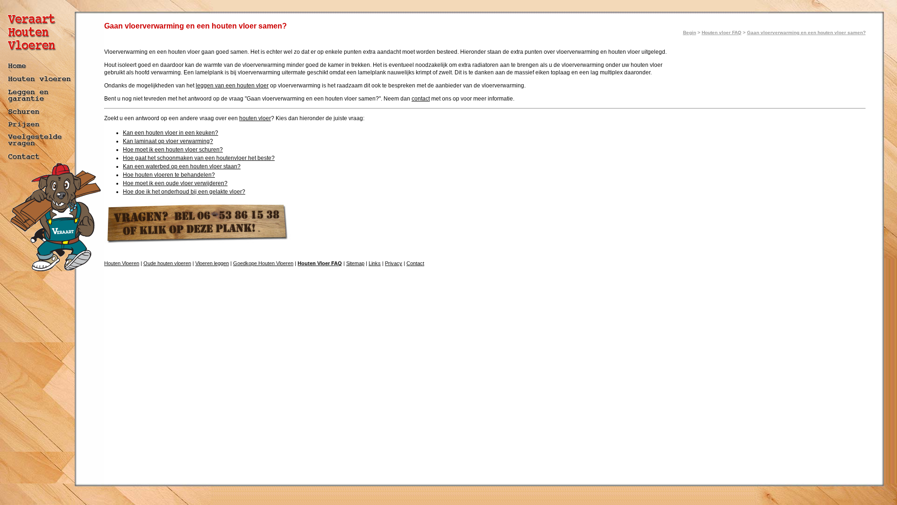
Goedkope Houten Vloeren (263, 263)
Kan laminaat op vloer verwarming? (168, 141)
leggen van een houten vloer (232, 85)
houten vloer (255, 118)
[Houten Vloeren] (38, 70)
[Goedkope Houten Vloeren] (38, 128)
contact (421, 98)
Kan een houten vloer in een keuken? (170, 133)
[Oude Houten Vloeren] (38, 83)
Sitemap (355, 263)
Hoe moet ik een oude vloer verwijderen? (175, 183)
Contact (415, 263)
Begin (689, 32)
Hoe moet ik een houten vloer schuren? (173, 149)
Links (375, 263)
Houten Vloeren (121, 263)
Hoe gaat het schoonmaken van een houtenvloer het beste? (199, 158)
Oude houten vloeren (167, 263)
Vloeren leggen (212, 263)
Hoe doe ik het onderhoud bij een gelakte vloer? (184, 191)
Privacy (393, 263)
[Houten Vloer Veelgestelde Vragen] (38, 148)
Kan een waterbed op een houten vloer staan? (182, 166)
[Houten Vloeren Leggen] (38, 104)
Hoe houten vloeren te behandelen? (169, 175)
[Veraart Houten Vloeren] (38, 58)
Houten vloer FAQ (721, 32)
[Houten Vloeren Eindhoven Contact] (38, 160)
